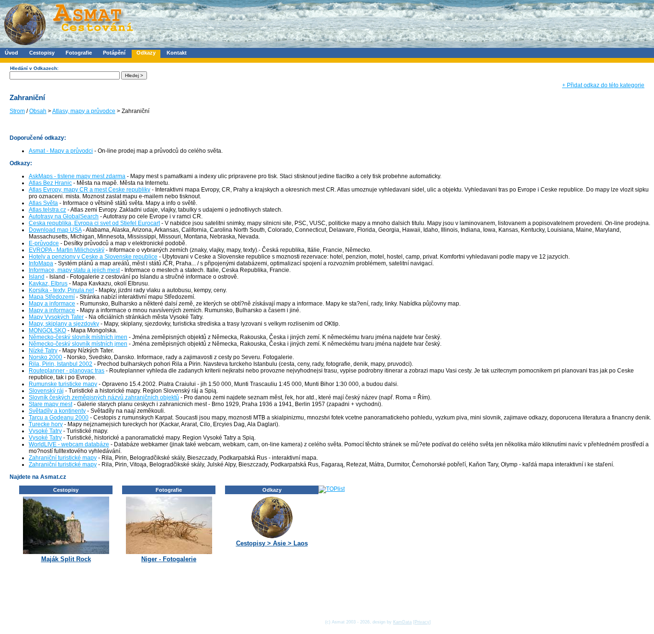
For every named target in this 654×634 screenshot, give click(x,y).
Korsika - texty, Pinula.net (61, 290)
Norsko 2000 (45, 357)
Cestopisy (42, 53)
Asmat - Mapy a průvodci (61, 150)
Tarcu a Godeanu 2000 (59, 417)
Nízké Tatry (43, 350)
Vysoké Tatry (45, 431)
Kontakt (177, 53)
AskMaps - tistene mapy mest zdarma (77, 176)
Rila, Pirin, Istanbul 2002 (60, 364)
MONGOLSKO (47, 330)
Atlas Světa (43, 203)
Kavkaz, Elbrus (48, 283)
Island (37, 276)
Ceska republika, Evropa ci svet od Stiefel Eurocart (94, 223)
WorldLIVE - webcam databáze (69, 444)
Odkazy (146, 53)
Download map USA (55, 229)
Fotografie (79, 53)
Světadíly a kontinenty (57, 411)
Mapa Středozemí (52, 297)
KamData (402, 622)
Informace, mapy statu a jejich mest (74, 270)
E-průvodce (44, 243)
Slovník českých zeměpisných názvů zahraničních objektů (104, 397)
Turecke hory (46, 424)
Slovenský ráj (46, 390)
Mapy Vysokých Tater (56, 317)
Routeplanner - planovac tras (66, 370)
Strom (17, 111)
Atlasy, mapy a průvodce (83, 111)
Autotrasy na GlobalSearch (64, 216)
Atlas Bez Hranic (50, 183)
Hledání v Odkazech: (34, 68)
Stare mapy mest (50, 404)
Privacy (422, 622)
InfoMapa (41, 263)
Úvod (11, 53)
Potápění (114, 53)
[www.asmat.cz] (68, 46)
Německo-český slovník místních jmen (78, 337)
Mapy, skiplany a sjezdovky (64, 323)
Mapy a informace (52, 303)
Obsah (37, 111)
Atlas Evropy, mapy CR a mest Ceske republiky (89, 189)
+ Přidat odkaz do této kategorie (603, 85)
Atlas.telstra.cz (47, 209)
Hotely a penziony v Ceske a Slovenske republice (93, 256)
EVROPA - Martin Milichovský (66, 250)
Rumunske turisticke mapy (63, 384)
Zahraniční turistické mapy (63, 457)
